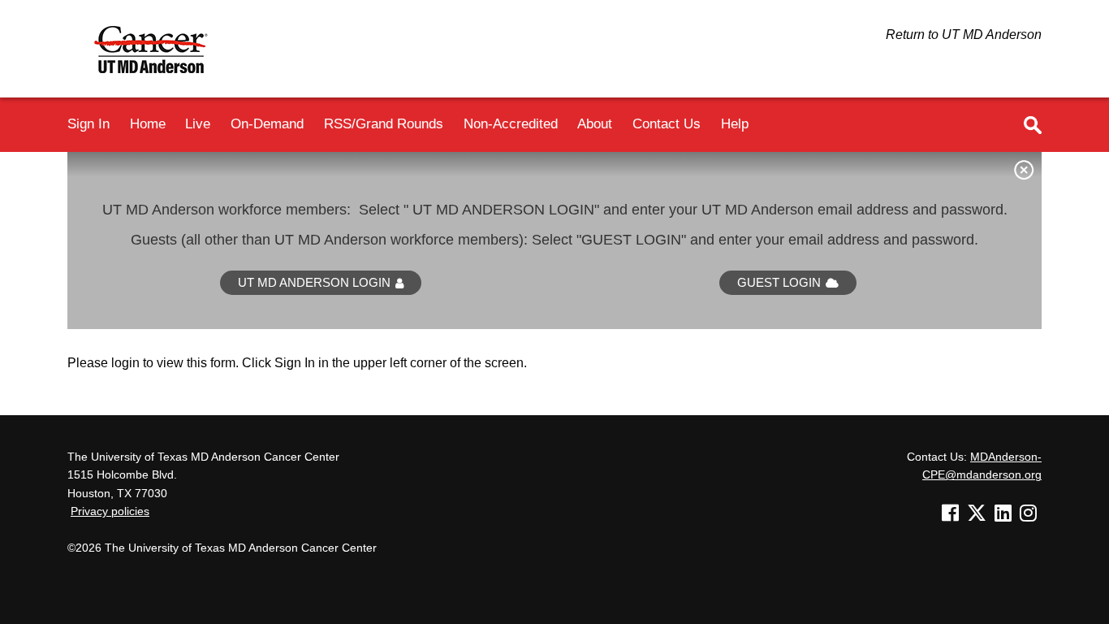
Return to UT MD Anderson (964, 34)
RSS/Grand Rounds (383, 123)
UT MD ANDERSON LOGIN (314, 282)
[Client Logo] (158, 81)
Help (735, 123)
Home (148, 123)
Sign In (88, 123)
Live (197, 123)
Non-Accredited (511, 123)
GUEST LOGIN (779, 282)
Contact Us (666, 123)
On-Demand (267, 123)
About (594, 123)
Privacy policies (110, 511)
